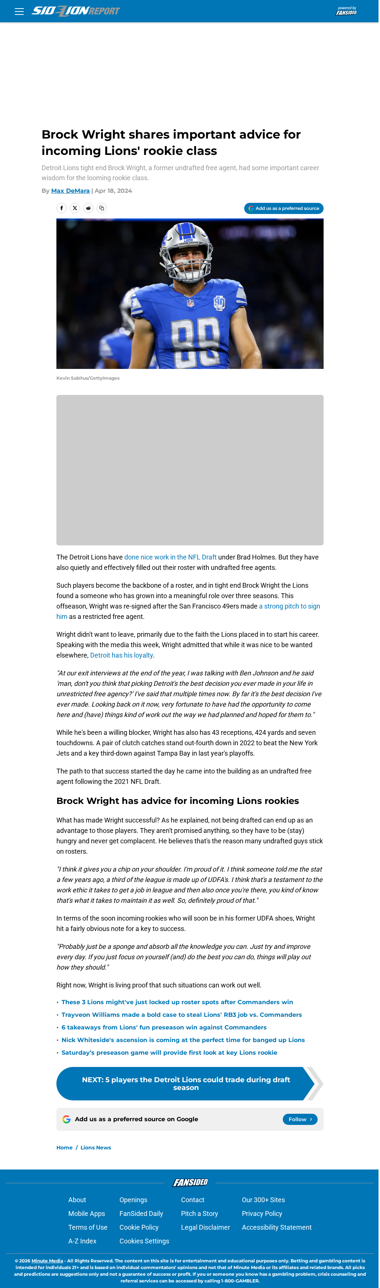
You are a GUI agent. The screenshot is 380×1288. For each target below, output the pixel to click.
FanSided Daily (141, 1213)
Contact (192, 1200)
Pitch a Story (199, 1213)
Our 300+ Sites (263, 1200)
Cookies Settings (144, 1241)
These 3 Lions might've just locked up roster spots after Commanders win (177, 1002)
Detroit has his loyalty (121, 655)
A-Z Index (82, 1241)
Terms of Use (88, 1227)
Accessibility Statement (277, 1227)
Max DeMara (70, 190)
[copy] (101, 208)
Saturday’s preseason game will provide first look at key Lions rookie (169, 1052)
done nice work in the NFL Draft (170, 557)
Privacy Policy (262, 1213)
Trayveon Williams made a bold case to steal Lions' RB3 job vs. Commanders (182, 1014)
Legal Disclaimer (205, 1227)
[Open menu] (19, 11)
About (77, 1200)
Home (64, 1147)
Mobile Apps (86, 1213)
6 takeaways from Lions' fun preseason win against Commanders (164, 1027)
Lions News (96, 1147)
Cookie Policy (139, 1227)
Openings (133, 1200)
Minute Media (47, 1260)
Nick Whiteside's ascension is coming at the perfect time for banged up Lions (183, 1040)
